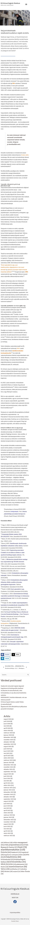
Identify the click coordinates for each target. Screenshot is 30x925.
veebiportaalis (14, 511)
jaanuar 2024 (8, 790)
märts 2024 (7, 785)
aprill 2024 (7, 783)
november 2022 (8, 822)
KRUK (5, 864)
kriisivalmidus (18, 862)
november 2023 (8, 794)
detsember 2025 (9, 737)
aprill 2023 (7, 810)
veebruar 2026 (8, 733)
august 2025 (7, 746)
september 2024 (9, 771)
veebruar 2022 (8, 835)
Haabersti (16, 852)
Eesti (22, 847)
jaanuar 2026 (8, 735)
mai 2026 (6, 726)
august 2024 (7, 774)
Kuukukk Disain (15, 921)
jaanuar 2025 (8, 762)
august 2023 (7, 801)
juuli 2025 (7, 749)
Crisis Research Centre (14, 846)
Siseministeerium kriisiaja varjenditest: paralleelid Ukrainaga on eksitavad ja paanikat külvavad (15, 596)
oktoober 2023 (8, 797)
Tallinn (5, 869)
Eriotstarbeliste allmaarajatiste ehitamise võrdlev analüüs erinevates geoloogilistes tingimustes (14, 582)
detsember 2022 (9, 819)
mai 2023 (6, 808)
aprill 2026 (7, 728)
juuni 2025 (7, 751)
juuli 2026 (7, 721)
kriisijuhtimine (12, 857)
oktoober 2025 (8, 742)
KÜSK (12, 864)
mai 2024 (6, 781)
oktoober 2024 (8, 769)
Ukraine (8, 871)
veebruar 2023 (8, 815)
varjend (16, 871)
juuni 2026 (7, 723)
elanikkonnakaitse (13, 849)
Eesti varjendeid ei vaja (17, 589)
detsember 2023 (9, 792)
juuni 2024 (7, 778)
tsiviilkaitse (15, 869)
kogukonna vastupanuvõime (15, 855)
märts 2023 (7, 813)
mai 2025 (6, 753)
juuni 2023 (7, 806)
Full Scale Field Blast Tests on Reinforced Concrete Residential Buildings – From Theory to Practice (14, 614)
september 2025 (9, 744)
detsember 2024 (9, 765)
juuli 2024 (7, 776)
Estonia (6, 852)
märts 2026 (7, 730)
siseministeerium (18, 866)
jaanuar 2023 (8, 817)
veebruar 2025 (8, 760)
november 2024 (8, 767)
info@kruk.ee (15, 894)
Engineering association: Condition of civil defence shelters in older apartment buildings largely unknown (12, 553)
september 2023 (9, 799)
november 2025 (8, 740)
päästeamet (22, 864)
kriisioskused (7, 859)
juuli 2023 (7, 803)
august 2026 (7, 719)
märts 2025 (7, 758)
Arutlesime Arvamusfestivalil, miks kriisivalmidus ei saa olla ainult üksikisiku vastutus (13, 693)
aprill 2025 (7, 755)
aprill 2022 (7, 831)
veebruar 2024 (8, 787)
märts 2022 (7, 833)
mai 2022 (6, 829)
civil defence (6, 843)
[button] (26, 4)
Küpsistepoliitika (15, 912)
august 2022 (7, 824)
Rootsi (4, 867)
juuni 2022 (7, 826)
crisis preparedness (14, 845)
